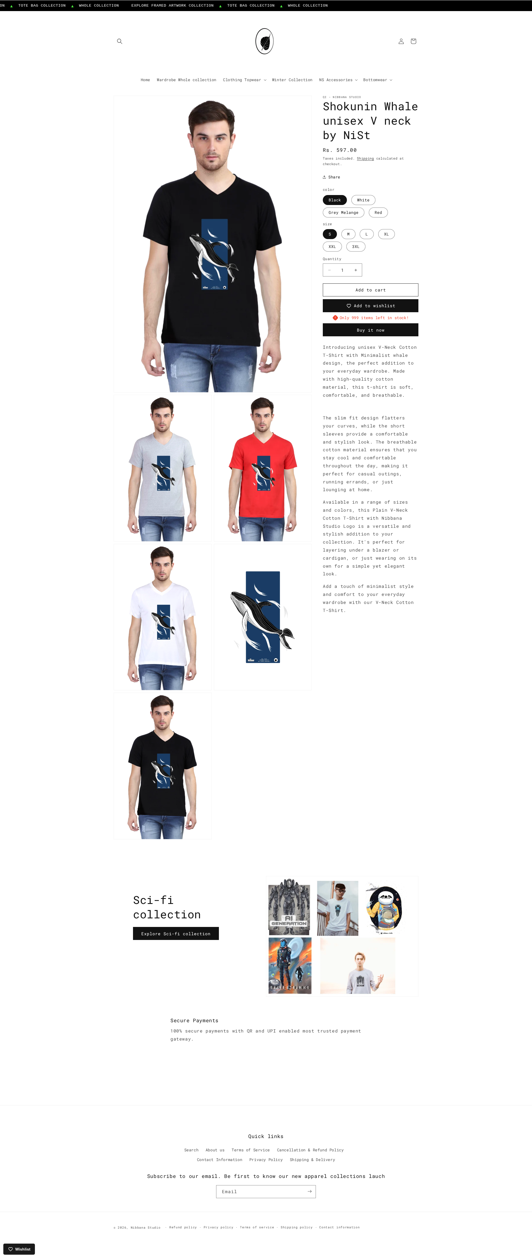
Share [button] (334, 177)
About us (215, 1150)
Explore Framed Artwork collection (150, 5)
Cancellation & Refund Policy (310, 1150)
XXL (332, 246)
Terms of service (257, 1227)
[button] (120, 41)
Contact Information (219, 1159)
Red (378, 212)
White (363, 200)
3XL (356, 246)
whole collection (77, 5)
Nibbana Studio (146, 1227)
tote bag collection (228, 5)
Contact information (339, 1227)
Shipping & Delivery (312, 1159)
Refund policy (183, 1227)
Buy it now (371, 330)
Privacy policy (219, 1227)
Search (191, 1150)
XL (386, 234)
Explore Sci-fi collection (176, 933)
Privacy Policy (266, 1159)
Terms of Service (251, 1150)
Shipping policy (297, 1227)
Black (335, 200)
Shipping (365, 158)
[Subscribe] (309, 1191)
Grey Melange (344, 212)
